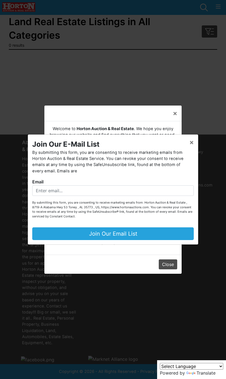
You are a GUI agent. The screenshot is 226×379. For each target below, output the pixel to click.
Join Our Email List (113, 233)
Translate (206, 373)
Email (38, 182)
